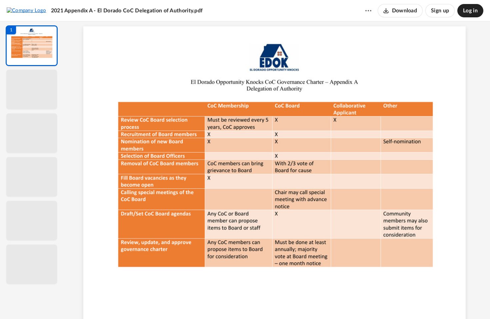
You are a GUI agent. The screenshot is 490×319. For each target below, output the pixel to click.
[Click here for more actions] (368, 10)
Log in (470, 10)
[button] (32, 45)
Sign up (440, 10)
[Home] (26, 10)
